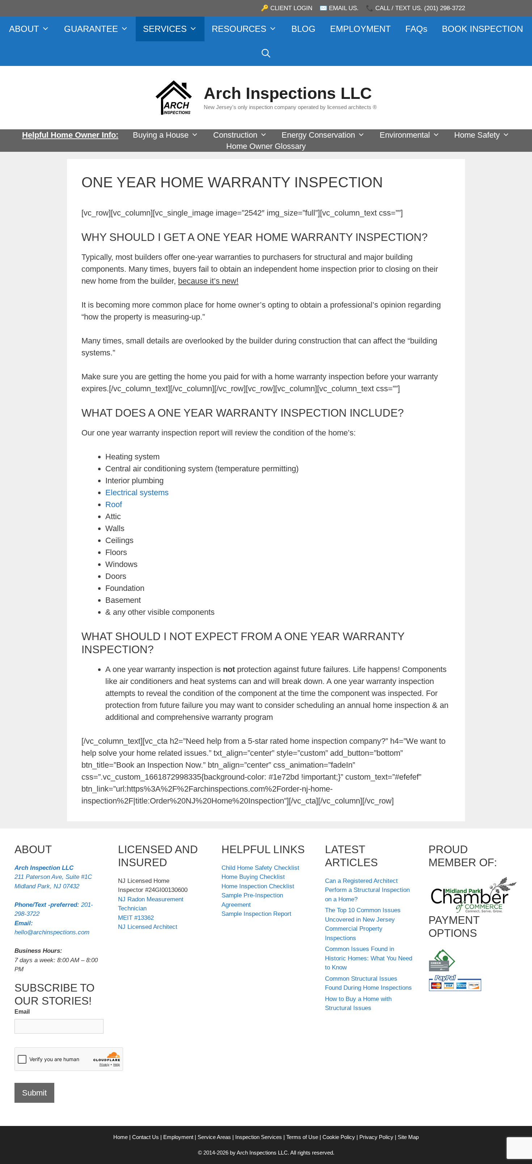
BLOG (303, 29)
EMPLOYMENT (360, 29)
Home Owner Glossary (266, 146)
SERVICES (165, 29)
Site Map (408, 1137)
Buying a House (161, 134)
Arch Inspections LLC (288, 93)
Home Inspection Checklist (257, 886)
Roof (113, 504)
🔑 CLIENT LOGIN (286, 8)
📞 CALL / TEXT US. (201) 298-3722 (415, 8)
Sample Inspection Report (256, 913)
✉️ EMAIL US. (339, 8)
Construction (235, 134)
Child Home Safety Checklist (260, 867)
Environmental (405, 134)
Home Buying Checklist (253, 876)
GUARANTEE (91, 29)
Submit (34, 1092)
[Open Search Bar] (266, 53)
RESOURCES (239, 29)
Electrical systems (137, 492)
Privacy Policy (376, 1137)
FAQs (416, 29)
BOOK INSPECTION (482, 29)
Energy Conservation (318, 134)
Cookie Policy (338, 1137)
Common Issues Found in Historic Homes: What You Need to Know (368, 958)
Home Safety (477, 134)
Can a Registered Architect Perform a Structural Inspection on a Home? (367, 890)
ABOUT (24, 29)
